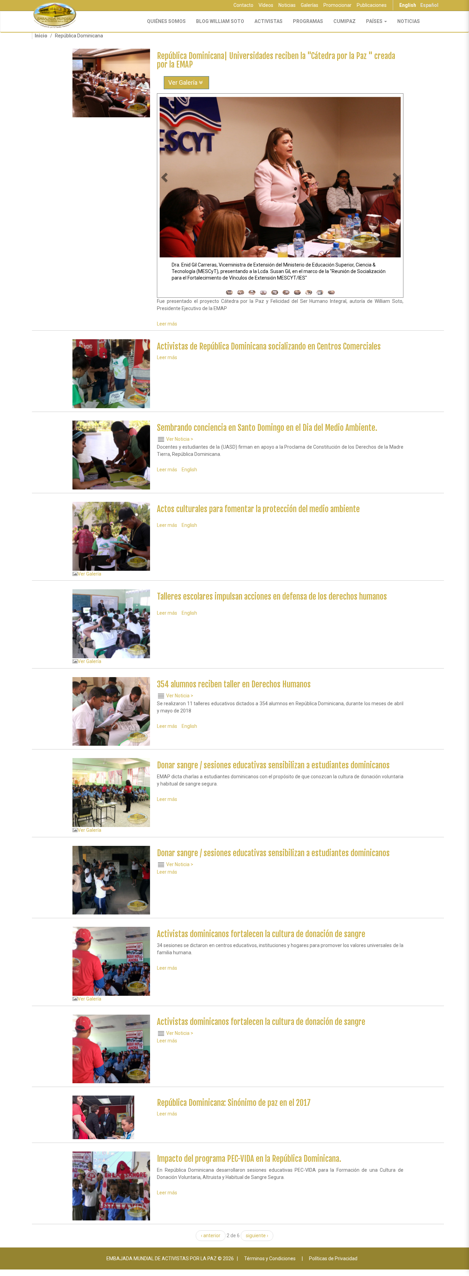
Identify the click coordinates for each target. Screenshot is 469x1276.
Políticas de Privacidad (333, 1258)
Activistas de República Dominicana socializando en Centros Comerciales (269, 347)
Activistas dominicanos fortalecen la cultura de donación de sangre (261, 934)
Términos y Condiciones (270, 1258)
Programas (308, 21)
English (407, 5)
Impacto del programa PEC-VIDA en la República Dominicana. (249, 1159)
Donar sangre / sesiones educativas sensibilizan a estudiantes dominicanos (273, 765)
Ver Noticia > (179, 439)
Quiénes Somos (166, 21)
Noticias (287, 5)
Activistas (268, 21)
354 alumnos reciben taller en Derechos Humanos (234, 684)
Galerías (309, 5)
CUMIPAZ (344, 21)
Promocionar (337, 5)
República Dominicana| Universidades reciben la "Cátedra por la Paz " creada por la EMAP (276, 60)
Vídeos (266, 5)
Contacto (243, 5)
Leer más (167, 324)
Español (429, 5)
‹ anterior (210, 1235)
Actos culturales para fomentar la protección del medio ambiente (258, 509)
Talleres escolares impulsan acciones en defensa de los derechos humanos (272, 597)
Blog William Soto (220, 21)
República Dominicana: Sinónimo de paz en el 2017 (234, 1103)
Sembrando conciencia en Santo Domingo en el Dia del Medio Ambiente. (267, 428)
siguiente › (257, 1235)
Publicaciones (372, 5)
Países (375, 21)
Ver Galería (183, 82)
